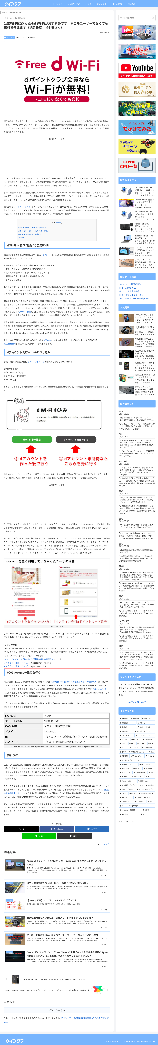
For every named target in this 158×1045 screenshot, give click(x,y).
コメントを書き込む (56, 1010)
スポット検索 (25, 311)
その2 (27, 206)
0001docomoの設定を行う (29, 234)
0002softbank (10, 343)
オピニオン (10, 37)
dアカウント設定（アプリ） (16, 662)
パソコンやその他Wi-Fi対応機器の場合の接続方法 (74, 681)
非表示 (58, 222)
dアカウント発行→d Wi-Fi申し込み (33, 231)
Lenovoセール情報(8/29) (129, 284)
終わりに (22, 237)
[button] (74, 836)
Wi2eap (47, 340)
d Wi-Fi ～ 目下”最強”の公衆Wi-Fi (32, 227)
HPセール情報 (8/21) (127, 287)
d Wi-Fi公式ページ (36, 361)
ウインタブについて (137, 702)
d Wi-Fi (46, 254)
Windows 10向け (101, 689)
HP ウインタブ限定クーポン (130, 294)
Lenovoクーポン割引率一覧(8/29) (133, 298)
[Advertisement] (57, 158)
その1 (20, 206)
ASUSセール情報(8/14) (128, 291)
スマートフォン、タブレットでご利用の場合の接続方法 (29, 659)
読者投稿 (32, 37)
